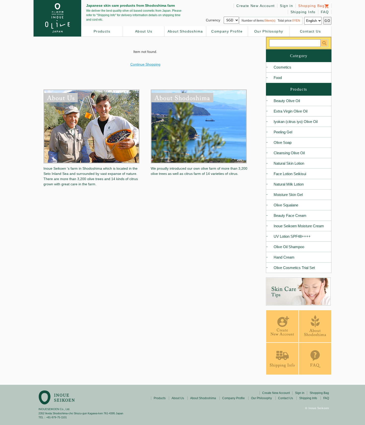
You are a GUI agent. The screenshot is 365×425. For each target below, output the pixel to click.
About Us (143, 31)
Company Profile (227, 31)
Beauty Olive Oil (287, 101)
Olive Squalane (286, 205)
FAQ (325, 12)
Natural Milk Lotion (289, 184)
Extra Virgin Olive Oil (290, 111)
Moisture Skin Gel (288, 195)
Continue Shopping (145, 64)
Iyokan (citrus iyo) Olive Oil (296, 121)
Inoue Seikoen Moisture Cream (299, 226)
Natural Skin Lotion (289, 163)
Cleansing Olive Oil (289, 153)
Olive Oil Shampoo (289, 247)
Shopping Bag (311, 6)
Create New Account (255, 6)
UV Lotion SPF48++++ (292, 236)
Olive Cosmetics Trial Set (294, 268)
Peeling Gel (283, 132)
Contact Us (310, 31)
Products (102, 31)
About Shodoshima (185, 31)
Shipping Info (303, 12)
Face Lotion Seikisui (290, 174)
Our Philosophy (268, 31)
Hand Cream (284, 257)
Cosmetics (282, 67)
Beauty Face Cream (290, 215)
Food (278, 78)
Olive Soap (283, 142)
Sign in (286, 6)
